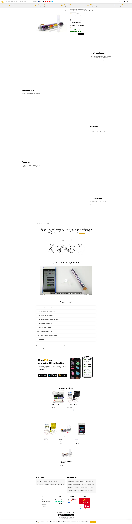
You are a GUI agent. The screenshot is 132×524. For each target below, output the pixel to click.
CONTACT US (34, 1)
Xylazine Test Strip (39, 481)
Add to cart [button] (54, 411)
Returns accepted (93, 4)
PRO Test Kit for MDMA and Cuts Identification (73, 487)
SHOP (7, 1)
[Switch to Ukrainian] (53, 1)
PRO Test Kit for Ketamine (40, 484)
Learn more (41, 369)
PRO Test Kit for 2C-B (45, 481)
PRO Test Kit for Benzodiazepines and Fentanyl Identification (75, 481)
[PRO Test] (2, 1)
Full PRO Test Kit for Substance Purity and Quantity (86, 490)
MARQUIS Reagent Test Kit (72, 404)
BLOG (18, 1)
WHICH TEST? (10, 1)
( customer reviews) (79, 17)
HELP (25, 1)
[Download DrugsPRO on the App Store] (62, 515)
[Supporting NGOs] (114, 5)
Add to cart (81, 34)
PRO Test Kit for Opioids (61, 484)
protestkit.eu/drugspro (71, 512)
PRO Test (60, 517)
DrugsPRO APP (29, 1)
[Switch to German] (43, 1)
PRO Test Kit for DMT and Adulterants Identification (74, 484)
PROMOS (15, 1)
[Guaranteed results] (35, 5)
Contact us (44, 499)
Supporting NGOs (120, 4)
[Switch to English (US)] (40, 1)
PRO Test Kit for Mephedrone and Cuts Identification (87, 487)
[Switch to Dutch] (51, 1)
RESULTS (21, 1)
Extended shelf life (67, 4)
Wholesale (44, 504)
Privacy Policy (44, 506)
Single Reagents (84, 9)
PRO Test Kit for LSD (47, 484)
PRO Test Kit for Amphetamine (53, 481)
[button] (65, 10)
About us (43, 498)
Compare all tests (77, 37)
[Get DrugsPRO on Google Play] (70, 515)
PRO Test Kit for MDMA (54, 484)
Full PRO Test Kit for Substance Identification (73, 490)
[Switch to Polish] (41, 1)
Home (71, 9)
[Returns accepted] (88, 5)
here (39, 345)
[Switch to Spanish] (45, 1)
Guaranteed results (41, 4)
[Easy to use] (9, 5)
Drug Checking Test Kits (76, 9)
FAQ (43, 496)
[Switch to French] (47, 1)
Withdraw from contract (46, 501)
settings (37, 522)
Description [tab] (39, 223)
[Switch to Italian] (49, 1)
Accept (93, 522)
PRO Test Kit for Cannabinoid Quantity (88, 481)
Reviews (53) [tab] (46, 223)
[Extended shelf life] (62, 5)
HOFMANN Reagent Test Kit (49, 436)
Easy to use (14, 4)
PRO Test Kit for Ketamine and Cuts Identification (88, 484)
